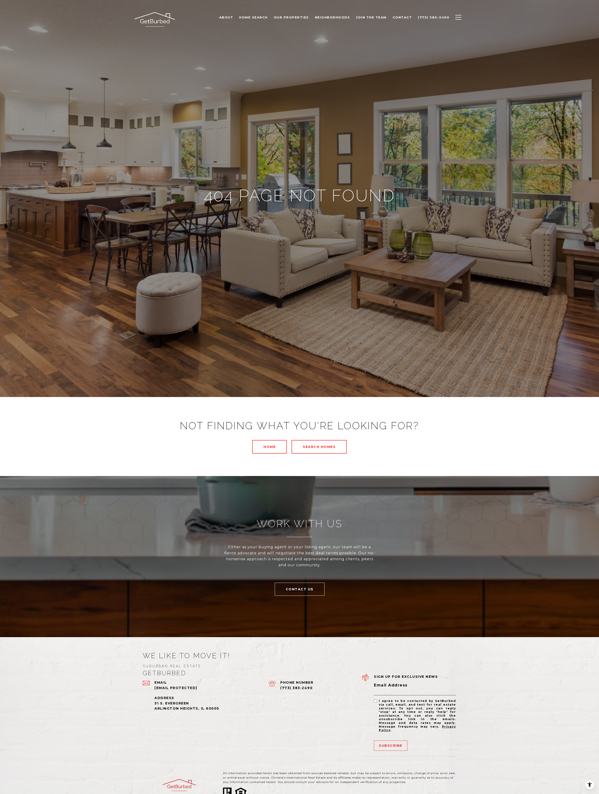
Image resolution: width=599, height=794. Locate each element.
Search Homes (319, 447)
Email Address (391, 685)
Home (269, 447)
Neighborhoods (332, 17)
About (226, 17)
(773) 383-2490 (296, 688)
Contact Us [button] (300, 589)
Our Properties (291, 17)
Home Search (253, 17)
